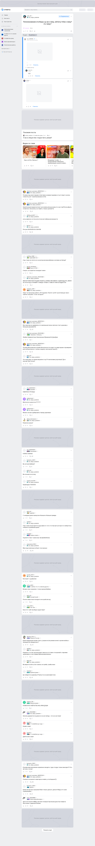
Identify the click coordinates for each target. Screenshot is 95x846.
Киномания (33, 451)
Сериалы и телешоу (36, 335)
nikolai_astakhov (29, 135)
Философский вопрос (36, 799)
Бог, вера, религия (34, 17)
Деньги (31, 787)
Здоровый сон (33, 257)
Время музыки (34, 672)
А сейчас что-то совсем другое (39, 586)
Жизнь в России (34, 638)
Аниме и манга (34, 535)
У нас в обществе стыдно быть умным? (37, 138)
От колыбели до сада (36, 724)
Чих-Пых (32, 607)
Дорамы (32, 389)
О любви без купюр (38, 135)
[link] (34, 156)
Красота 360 (33, 268)
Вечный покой (34, 597)
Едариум (31, 513)
